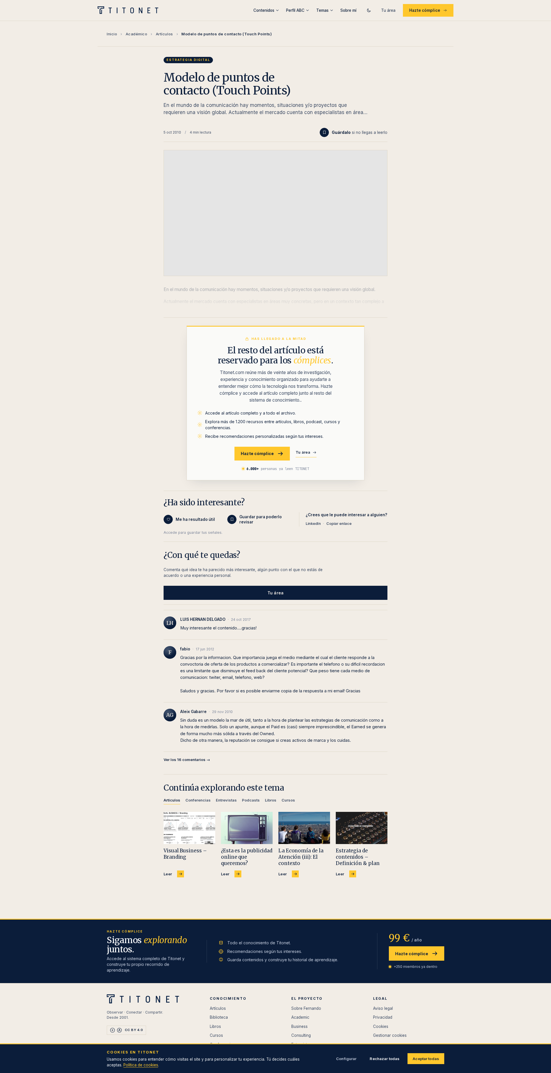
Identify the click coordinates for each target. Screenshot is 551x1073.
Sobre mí (348, 10)
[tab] (172, 801)
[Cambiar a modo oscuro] (369, 10)
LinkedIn (313, 523)
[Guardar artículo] (324, 132)
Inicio (112, 34)
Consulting (301, 1035)
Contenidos (263, 10)
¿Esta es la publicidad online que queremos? (246, 856)
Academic (300, 1017)
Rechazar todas (384, 1058)
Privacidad (382, 1017)
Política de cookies (140, 1065)
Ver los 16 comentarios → (187, 759)
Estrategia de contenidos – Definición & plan (358, 856)
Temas (322, 10)
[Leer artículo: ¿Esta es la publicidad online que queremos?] (247, 828)
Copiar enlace (339, 523)
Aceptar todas (426, 1058)
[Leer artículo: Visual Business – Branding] (189, 828)
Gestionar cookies (390, 1035)
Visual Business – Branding (185, 853)
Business (299, 1026)
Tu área (388, 10)
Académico (137, 34)
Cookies (380, 1026)
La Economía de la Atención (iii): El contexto (300, 856)
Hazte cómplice (424, 10)
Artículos (164, 34)
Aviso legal (383, 1008)
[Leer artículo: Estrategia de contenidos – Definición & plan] (361, 828)
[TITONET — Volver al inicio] (130, 10)
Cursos (216, 1035)
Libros (215, 1026)
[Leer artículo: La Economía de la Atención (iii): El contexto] (304, 828)
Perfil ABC (295, 10)
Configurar (346, 1058)
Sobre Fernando (306, 1008)
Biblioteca (219, 1017)
